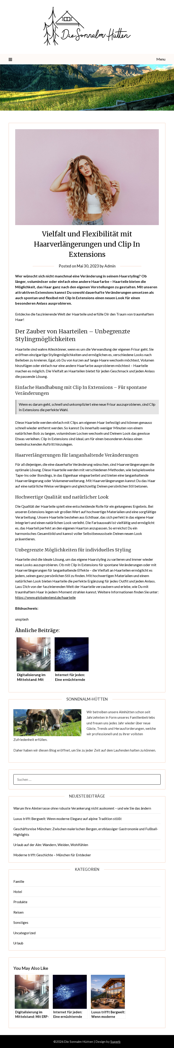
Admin (110, 266)
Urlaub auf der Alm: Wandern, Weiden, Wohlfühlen (50, 845)
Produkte (20, 902)
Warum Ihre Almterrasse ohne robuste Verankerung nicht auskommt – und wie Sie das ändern (82, 808)
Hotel (17, 892)
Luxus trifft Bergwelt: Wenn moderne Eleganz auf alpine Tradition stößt (67, 819)
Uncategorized (24, 933)
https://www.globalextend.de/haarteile (45, 597)
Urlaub (18, 943)
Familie (18, 881)
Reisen (18, 912)
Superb (115, 1041)
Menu (160, 59)
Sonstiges (20, 922)
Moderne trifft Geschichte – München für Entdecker (52, 855)
